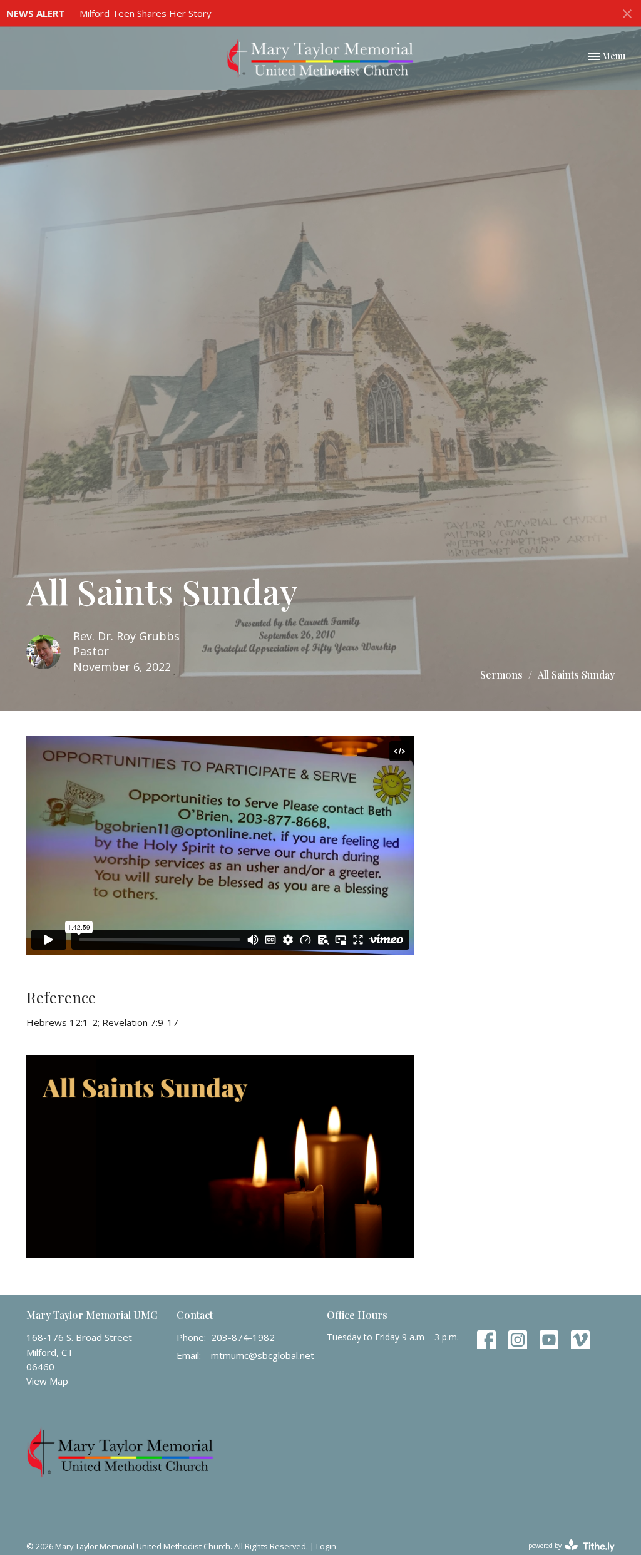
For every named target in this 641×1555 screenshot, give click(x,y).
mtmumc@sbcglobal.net (262, 1355)
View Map (47, 1381)
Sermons (501, 674)
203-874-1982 (243, 1337)
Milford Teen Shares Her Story (145, 13)
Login (326, 1546)
